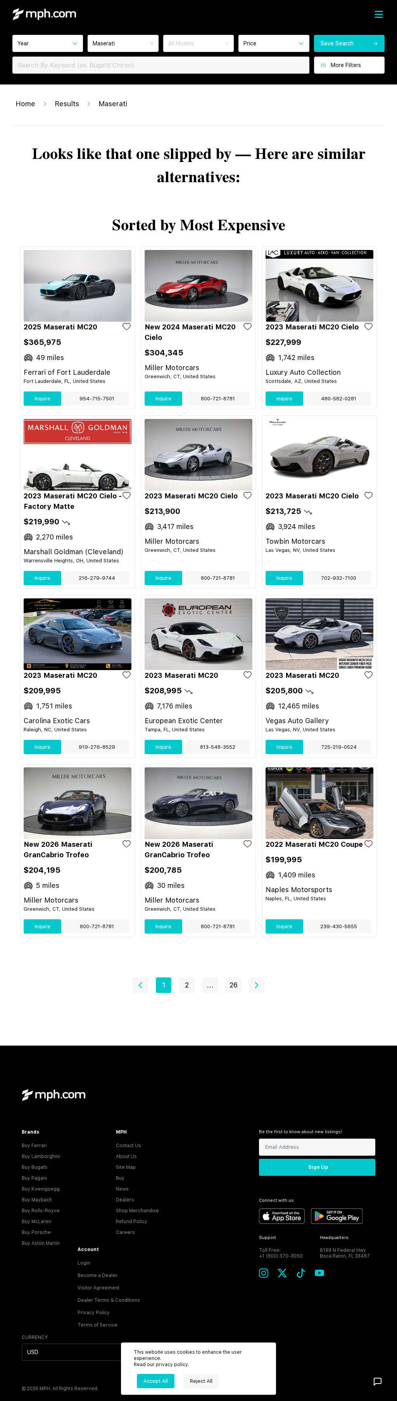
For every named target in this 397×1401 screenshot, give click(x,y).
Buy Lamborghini (41, 1156)
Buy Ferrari (34, 1145)
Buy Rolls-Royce (41, 1210)
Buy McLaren (36, 1221)
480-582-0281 (338, 399)
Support (267, 1237)
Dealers (125, 1200)
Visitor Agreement (98, 1288)
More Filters (346, 65)
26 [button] (234, 985)
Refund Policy (131, 1221)
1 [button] (164, 985)
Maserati (112, 104)
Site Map (126, 1167)
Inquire (42, 399)
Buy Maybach (37, 1200)
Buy (120, 1178)
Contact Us (128, 1145)
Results (67, 104)
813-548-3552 (217, 747)
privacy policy (172, 1364)
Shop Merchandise (137, 1210)
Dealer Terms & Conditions (109, 1300)
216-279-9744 (97, 578)
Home (25, 104)
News (122, 1189)
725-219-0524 (339, 747)
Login (84, 1263)
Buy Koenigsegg (41, 1189)
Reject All (201, 1381)
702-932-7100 (338, 578)
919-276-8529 (97, 747)
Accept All (155, 1381)
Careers (125, 1232)
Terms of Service (97, 1325)
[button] (140, 985)
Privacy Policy (94, 1312)
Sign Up (318, 1167)
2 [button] (187, 985)
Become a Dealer (97, 1275)
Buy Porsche (36, 1232)
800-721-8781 (218, 399)
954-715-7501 (96, 399)
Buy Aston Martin (41, 1243)
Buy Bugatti (34, 1167)
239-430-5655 (338, 926)
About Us (126, 1156)
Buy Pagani (34, 1178)
